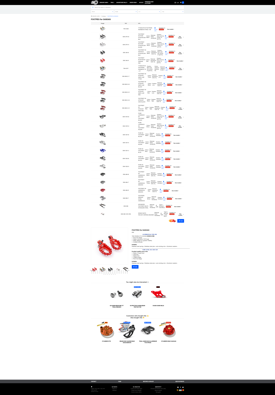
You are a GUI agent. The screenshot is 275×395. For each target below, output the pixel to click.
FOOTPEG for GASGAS (112, 16)
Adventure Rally (121, 2)
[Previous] (90, 270)
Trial (112, 2)
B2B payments (179, 381)
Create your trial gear (136, 390)
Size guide (158, 392)
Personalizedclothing (149, 2)
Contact (93, 381)
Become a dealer (148, 381)
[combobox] (102, 11)
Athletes (114, 390)
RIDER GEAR (133, 2)
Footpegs (103, 16)
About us (114, 388)
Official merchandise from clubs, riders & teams (158, 389)
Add (181, 221)
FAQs (119, 381)
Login (177, 2)
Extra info (155, 30)
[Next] (128, 270)
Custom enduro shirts (136, 392)
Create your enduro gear (136, 388)
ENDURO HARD (104, 2)
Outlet (141, 2)
